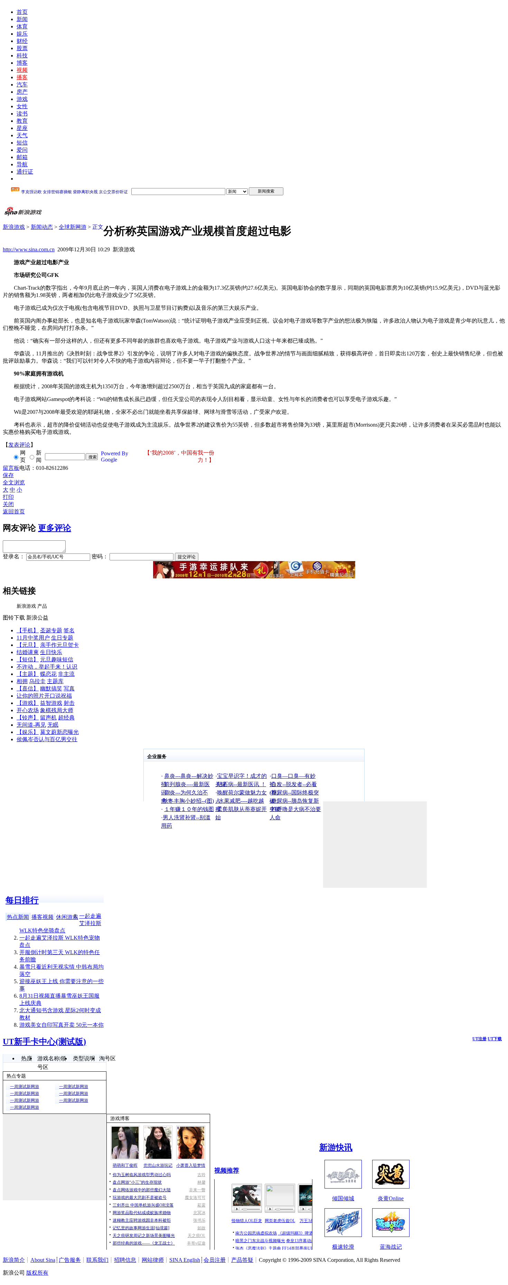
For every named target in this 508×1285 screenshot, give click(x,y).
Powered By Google (114, 456)
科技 (22, 55)
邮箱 (22, 157)
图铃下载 (14, 618)
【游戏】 (28, 703)
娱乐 (22, 34)
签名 (69, 630)
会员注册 (215, 1260)
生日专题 (62, 638)
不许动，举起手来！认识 (47, 667)
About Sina (42, 1260)
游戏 (22, 99)
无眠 (52, 725)
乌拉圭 (37, 681)
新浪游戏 (14, 227)
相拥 (22, 681)
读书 (22, 114)
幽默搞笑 (51, 688)
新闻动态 (42, 227)
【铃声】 (28, 717)
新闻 (22, 19)
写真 (69, 688)
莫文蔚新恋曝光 (59, 732)
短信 (22, 143)
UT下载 (495, 1038)
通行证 (25, 172)
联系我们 (97, 1260)
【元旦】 (28, 645)
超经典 (66, 717)
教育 (22, 121)
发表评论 (19, 445)
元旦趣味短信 (56, 659)
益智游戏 (51, 703)
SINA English (184, 1260)
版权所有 (37, 1273)
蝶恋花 (48, 674)
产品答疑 (242, 1260)
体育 (22, 26)
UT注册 (479, 1038)
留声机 (48, 717)
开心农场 (28, 710)
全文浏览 (14, 482)
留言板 (11, 468)
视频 (22, 70)
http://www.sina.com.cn (29, 249)
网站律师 (153, 1260)
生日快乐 (51, 652)
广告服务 (70, 1260)
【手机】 (28, 630)
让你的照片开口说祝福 (44, 696)
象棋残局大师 (56, 710)
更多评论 (54, 527)
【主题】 (28, 674)
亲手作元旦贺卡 (59, 645)
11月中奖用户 (33, 638)
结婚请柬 (28, 652)
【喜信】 (28, 688)
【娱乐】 (28, 732)
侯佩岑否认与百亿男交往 (47, 739)
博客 (22, 63)
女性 (22, 106)
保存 (8, 475)
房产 (22, 92)
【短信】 (28, 659)
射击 (69, 703)
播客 (22, 77)
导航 (22, 164)
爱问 (22, 150)
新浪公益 (37, 618)
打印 (8, 497)
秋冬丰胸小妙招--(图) (188, 801)
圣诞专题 (51, 630)
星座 (22, 128)
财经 (22, 41)
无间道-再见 (31, 725)
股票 (22, 48)
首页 (22, 12)
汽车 (22, 84)
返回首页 (14, 511)
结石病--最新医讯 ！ (241, 784)
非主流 (66, 674)
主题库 (55, 681)
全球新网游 (72, 227)
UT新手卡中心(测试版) (44, 1041)
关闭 (8, 504)
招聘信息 (125, 1260)
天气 (22, 135)
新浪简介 (14, 1260)
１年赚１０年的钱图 (189, 809)
